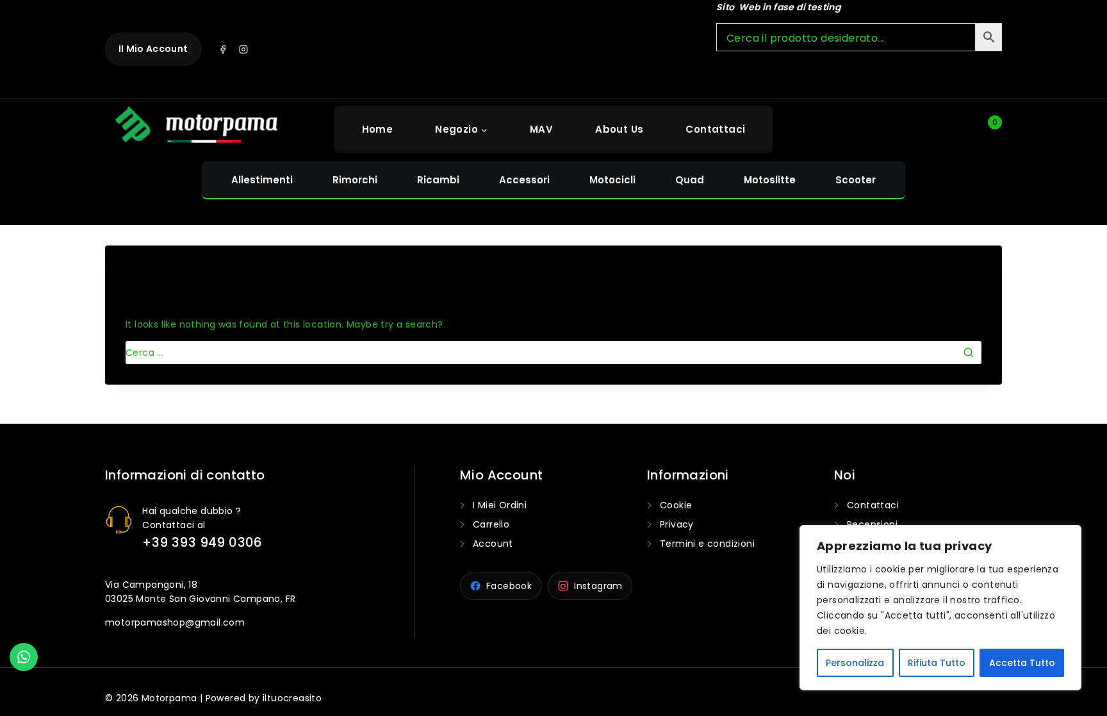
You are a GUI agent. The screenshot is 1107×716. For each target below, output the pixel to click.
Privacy (677, 524)
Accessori (524, 180)
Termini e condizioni (707, 543)
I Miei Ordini (500, 505)
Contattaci (715, 129)
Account (493, 543)
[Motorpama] (197, 128)
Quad (689, 180)
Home (377, 129)
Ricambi (438, 180)
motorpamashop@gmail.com (175, 622)
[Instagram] (243, 49)
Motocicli (612, 180)
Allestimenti (262, 180)
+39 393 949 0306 (202, 542)
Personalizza (855, 662)
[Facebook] (223, 49)
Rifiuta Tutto (936, 662)
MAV (541, 129)
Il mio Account (153, 48)
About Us (619, 129)
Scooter (855, 180)
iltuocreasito (292, 698)
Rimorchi (354, 180)
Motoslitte (770, 180)
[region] (940, 607)
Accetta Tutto (1022, 662)
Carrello (491, 524)
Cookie (676, 505)
